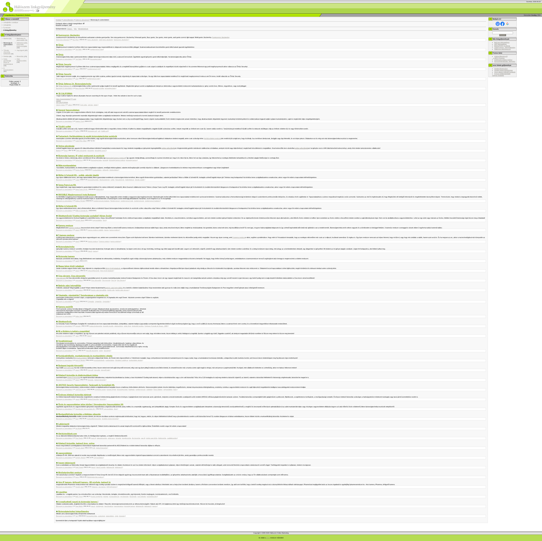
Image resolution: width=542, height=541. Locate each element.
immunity (78, 326)
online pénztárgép (81, 150)
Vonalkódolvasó (65, 341)
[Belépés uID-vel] (498, 24)
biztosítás (102, 399)
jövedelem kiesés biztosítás (110, 418)
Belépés (27, 15)
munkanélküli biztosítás (94, 418)
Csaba (77, 179)
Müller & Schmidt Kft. (67, 206)
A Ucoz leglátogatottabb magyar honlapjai (501, 74)
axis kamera (102, 487)
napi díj (143, 438)
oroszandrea (79, 280)
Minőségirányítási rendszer (70, 472)
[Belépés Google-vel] (507, 24)
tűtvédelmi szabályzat (121, 360)
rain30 (77, 261)
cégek (116, 516)
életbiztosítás (162, 438)
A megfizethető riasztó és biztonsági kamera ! (78, 502)
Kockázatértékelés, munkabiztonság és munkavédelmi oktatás (85, 356)
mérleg (101, 350)
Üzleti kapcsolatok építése (503, 60)
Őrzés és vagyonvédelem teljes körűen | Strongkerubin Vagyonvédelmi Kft (90, 404)
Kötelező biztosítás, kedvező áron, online (76, 443)
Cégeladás (91, 301)
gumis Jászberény (92, 39)
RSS (539, 15)
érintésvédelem (113, 170)
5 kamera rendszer (66, 235)
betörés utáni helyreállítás (114, 288)
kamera (106, 230)
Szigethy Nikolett (80, 457)
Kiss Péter (76, 39)
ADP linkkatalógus (500, 44)
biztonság (105, 160)
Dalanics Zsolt (79, 121)
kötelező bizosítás (93, 399)
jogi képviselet (124, 496)
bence (77, 477)
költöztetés (99, 189)
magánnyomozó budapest (152, 201)
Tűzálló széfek (64, 126)
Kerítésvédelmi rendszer (212, 138)
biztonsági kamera (131, 160)
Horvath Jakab (79, 220)
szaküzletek (101, 516)
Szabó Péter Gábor (81, 141)
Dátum (69, 29)
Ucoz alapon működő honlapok (504, 72)
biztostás (90, 380)
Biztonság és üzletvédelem (8, 43)
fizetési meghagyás (96, 496)
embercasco (111, 438)
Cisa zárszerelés (96, 280)
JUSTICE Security (80, 389)
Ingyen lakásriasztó (66, 463)
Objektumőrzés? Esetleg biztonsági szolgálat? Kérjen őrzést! (85, 216)
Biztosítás (20, 56)
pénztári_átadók (139, 179)
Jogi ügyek (20, 50)
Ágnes (66, 150)
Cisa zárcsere (61, 278)
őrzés (104, 220)
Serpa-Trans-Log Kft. (67, 185)
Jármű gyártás (60, 105)
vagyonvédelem (97, 220)
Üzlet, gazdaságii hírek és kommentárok (8, 61)
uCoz (268, 538)
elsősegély (105, 170)
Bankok (6, 38)
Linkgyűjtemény (10, 15)
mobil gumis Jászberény (106, 39)
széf (99, 131)
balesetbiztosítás (102, 438)
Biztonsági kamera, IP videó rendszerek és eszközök (81, 156)
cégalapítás (98, 301)
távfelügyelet (99, 506)
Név (75, 29)
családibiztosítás (172, 438)
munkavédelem (97, 170)
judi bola (90, 105)
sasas (77, 69)
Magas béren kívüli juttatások (71, 266)
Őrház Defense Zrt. (65, 86)
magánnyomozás (139, 201)
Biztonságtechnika (66, 247)
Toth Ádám (78, 49)
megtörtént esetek (100, 389)
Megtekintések (83, 29)
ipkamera (95, 487)
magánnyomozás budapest (102, 201)
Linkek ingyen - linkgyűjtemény (504, 47)
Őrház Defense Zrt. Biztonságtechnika (74, 84)
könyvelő (90, 370)
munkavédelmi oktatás (135, 360)
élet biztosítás (136, 438)
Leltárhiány (149, 389)
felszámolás (132, 496)
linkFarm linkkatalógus (502, 42)
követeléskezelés (152, 496)
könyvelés (97, 370)
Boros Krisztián (79, 88)
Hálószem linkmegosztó (502, 49)
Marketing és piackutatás (21, 39)
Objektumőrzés (65, 321)
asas (76, 78)
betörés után (111, 290)
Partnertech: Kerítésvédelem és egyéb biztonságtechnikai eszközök (87, 136)
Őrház (61, 45)
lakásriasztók (110, 467)
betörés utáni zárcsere (122, 290)
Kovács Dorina (79, 170)
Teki (76, 516)
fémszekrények (119, 179)
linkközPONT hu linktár (502, 46)
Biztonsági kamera (66, 256)
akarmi (77, 230)
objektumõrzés (118, 326)
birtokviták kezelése (138, 326)
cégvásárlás (106, 301)
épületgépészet (129, 179)
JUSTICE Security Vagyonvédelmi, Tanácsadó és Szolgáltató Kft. (86, 385)
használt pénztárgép (92, 350)
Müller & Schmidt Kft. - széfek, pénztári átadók (78, 175)
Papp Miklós (79, 506)
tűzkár (89, 336)
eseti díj (93, 438)
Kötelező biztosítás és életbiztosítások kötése (78, 375)
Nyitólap (58, 20)
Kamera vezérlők (65, 307)
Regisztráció (20, 15)
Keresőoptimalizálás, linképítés (504, 61)
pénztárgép (90, 150)
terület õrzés (127, 326)
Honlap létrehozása (501, 69)
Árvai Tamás (79, 438)
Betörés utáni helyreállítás (69, 286)
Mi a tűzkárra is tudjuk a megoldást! (74, 331)
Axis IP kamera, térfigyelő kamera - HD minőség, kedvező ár (84, 482)
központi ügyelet (111, 389)
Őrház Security (64, 64)
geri (76, 350)
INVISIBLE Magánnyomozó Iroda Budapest (77, 195)
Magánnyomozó (115, 201)
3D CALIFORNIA (65, 93)
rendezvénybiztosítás (95, 326)
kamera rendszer (75, 228)
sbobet (58, 101)
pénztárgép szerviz (100, 150)
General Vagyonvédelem (68, 110)
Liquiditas (62, 492)
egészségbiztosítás (93, 270)
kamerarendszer (118, 506)
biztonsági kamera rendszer (115, 158)
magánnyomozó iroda (96, 49)
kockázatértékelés (99, 360)
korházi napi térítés (151, 438)
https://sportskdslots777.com (66, 99)
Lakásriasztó (63, 424)
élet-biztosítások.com (67, 434)
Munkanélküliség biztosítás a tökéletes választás (79, 414)
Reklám (6, 56)
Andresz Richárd (80, 201)
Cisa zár (113, 280)
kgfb (94, 448)
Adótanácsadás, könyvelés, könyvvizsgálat (22, 44)
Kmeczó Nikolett (80, 360)
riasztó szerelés (101, 467)
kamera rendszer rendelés (95, 230)
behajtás (105, 496)
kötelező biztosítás (73, 377)
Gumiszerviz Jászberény (69, 35)
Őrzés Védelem (157, 389)
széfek (112, 179)
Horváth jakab (79, 487)
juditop (70, 105)
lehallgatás (131, 389)
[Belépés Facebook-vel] (502, 24)
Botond (77, 251)
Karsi (76, 418)
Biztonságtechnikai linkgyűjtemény (73, 511)
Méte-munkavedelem (67, 165)
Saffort (77, 131)
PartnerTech (78, 160)
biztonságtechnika (95, 59)
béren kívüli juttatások (112, 268)
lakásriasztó (118, 467)
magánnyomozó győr (94, 69)
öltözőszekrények (104, 179)
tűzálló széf (104, 131)
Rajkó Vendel (79, 467)
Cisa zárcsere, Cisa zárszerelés (71, 276)
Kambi (77, 301)
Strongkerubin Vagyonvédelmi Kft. (85, 409)
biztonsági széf (92, 131)
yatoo (77, 336)
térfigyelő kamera (111, 487)
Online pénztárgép (66, 146)
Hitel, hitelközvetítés (22, 60)
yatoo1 (77, 399)
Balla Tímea (78, 496)
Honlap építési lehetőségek (503, 70)
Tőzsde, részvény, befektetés (7, 52)
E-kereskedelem (8, 69)
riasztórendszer (108, 506)
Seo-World (78, 428)
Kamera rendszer (65, 225)
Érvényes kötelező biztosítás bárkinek (74, 395)
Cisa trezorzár (106, 280)
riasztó (90, 251)
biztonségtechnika (96, 160)
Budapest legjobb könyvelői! (70, 365)
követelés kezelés (108, 326)
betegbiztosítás (126, 438)
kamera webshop (115, 241)
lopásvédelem (110, 516)
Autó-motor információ (62, 39)
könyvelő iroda (69, 368)
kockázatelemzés (114, 496)
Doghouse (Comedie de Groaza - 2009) (156, 326)
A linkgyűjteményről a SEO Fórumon (499, 57)
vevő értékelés (141, 496)
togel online (83, 105)
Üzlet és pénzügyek (82, 20)
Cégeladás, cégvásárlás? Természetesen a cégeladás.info (83, 295)
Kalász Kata (78, 316)
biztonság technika (98, 88)
